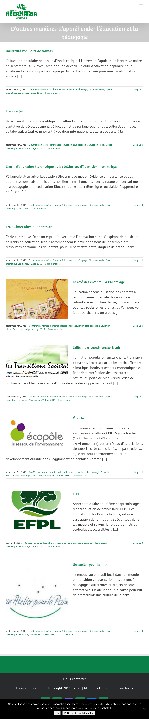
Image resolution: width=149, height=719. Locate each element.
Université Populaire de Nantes (29, 51)
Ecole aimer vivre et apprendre (29, 227)
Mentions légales (97, 688)
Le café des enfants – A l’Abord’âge (99, 282)
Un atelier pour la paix (90, 564)
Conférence (34, 325)
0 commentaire (52, 92)
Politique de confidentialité (79, 713)
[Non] (144, 709)
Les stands (23, 92)
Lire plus (137, 89)
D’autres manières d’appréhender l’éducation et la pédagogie (58, 89)
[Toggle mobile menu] (141, 6)
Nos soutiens (35, 399)
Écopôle (78, 418)
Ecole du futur (16, 111)
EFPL (76, 494)
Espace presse (26, 688)
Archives (126, 688)
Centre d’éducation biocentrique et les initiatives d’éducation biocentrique (62, 166)
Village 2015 (35, 92)
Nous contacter (74, 679)
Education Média (96, 89)
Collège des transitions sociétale (97, 347)
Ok (57, 713)
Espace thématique (22, 329)
